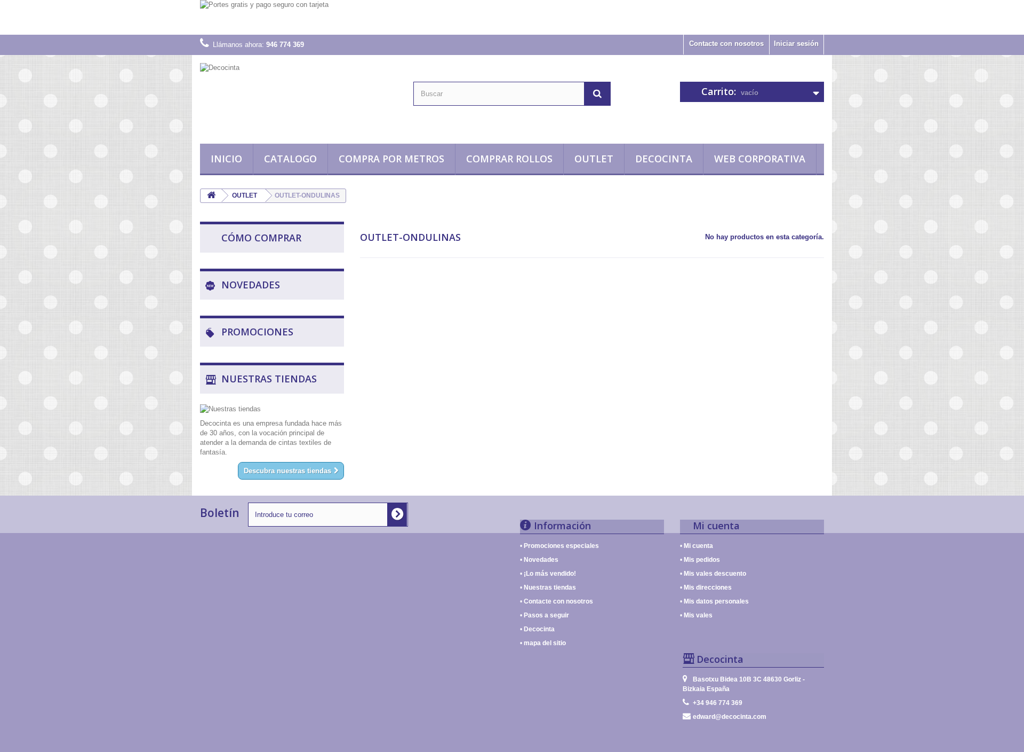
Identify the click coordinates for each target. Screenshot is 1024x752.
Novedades (541, 559)
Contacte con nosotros (726, 44)
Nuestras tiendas (550, 587)
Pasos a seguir (546, 615)
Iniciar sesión (796, 44)
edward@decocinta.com (729, 716)
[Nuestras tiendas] (272, 409)
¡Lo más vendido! (550, 573)
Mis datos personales (716, 601)
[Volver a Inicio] (211, 195)
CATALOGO (290, 158)
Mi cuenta (698, 545)
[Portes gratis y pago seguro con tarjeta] (512, 17)
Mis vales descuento (715, 573)
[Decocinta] (298, 96)
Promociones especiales (561, 545)
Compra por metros (391, 158)
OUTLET (593, 158)
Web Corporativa (759, 158)
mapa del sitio (545, 642)
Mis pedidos (702, 559)
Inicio (226, 158)
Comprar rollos (509, 158)
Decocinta (663, 158)
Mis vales (698, 615)
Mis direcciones (708, 587)
